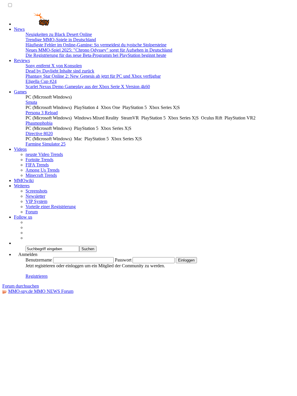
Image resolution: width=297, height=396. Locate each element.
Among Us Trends (42, 170)
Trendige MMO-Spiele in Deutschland (61, 39)
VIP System (36, 201)
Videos (20, 149)
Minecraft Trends (41, 175)
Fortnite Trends (39, 159)
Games (20, 91)
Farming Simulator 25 (46, 143)
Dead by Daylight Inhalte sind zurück (60, 70)
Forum (32, 211)
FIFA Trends (37, 164)
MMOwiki (24, 180)
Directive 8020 (39, 133)
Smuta (31, 102)
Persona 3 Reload (42, 112)
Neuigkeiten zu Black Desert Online (59, 34)
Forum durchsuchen (20, 286)
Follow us (23, 217)
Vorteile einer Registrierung (51, 206)
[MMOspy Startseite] (31, 23)
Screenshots (36, 190)
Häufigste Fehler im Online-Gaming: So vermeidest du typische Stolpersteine (96, 44)
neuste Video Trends (44, 154)
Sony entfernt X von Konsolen (54, 65)
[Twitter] (27, 227)
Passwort (123, 259)
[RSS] (27, 232)
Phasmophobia (39, 123)
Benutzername (39, 259)
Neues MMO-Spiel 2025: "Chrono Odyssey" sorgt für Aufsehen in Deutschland (99, 50)
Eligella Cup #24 (41, 81)
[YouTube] (27, 237)
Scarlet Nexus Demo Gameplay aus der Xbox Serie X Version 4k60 (88, 86)
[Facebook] (27, 222)
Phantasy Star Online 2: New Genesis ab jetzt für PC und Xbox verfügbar (93, 76)
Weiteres (22, 185)
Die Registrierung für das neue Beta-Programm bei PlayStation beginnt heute (96, 55)
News (19, 29)
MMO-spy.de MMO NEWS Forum (40, 291)
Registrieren (37, 276)
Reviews (22, 60)
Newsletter (35, 196)
